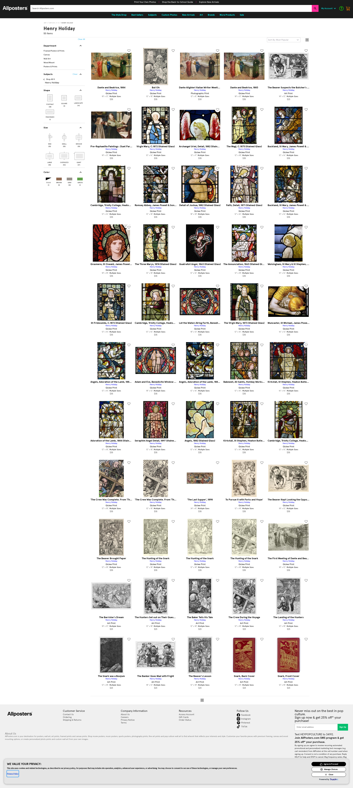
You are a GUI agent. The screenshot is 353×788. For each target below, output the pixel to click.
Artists (52, 23)
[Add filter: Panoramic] (50, 112)
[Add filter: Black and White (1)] (48, 178)
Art (45, 23)
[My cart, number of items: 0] (348, 8)
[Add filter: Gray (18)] (69, 178)
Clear (75, 74)
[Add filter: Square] (64, 97)
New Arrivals (188, 15)
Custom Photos (169, 15)
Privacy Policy (12, 773)
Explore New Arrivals (209, 2)
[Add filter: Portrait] (50, 97)
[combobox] (171, 8)
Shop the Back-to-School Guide (177, 2)
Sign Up (342, 727)
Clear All (81, 39)
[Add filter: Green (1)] (80, 178)
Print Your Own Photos (145, 2)
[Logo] (15, 8)
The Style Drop (119, 15)
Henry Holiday (67, 23)
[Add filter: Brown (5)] (59, 178)
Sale (242, 15)
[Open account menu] (335, 8)
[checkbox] (50, 140)
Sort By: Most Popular (278, 40)
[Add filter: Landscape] (78, 98)
